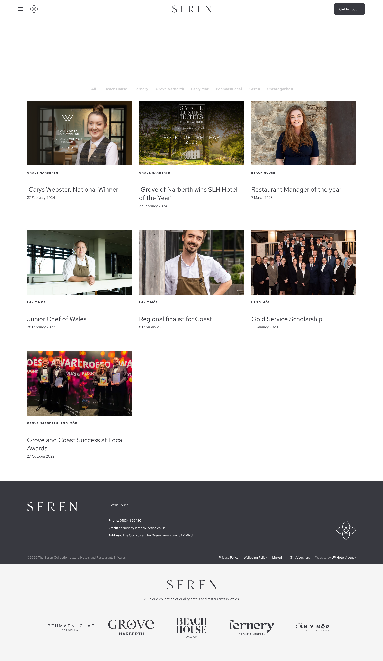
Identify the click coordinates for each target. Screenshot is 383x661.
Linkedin (278, 557)
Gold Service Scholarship (286, 319)
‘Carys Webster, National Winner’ (73, 189)
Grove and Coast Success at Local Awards (75, 444)
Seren (254, 89)
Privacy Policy (228, 557)
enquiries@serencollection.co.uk (142, 528)
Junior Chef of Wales (56, 319)
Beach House (115, 89)
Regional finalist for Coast (175, 319)
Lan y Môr (200, 89)
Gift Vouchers (300, 557)
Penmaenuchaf (229, 89)
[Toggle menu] (24, 9)
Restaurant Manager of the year (296, 189)
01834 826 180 (130, 521)
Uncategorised (280, 89)
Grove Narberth (170, 89)
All (93, 89)
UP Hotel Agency (344, 557)
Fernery (141, 89)
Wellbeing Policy (255, 557)
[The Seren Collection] (191, 9)
